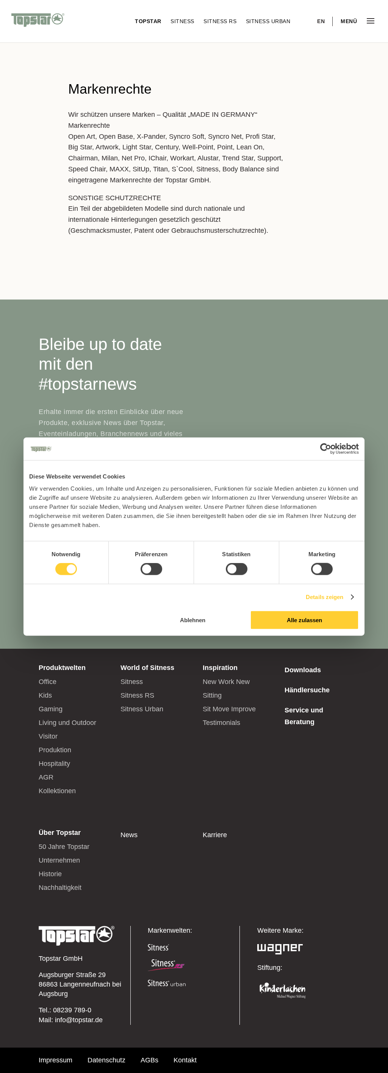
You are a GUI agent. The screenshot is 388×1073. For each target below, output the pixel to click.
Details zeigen (324, 597)
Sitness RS (220, 21)
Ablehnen (192, 620)
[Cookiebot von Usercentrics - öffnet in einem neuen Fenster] (326, 449)
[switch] (151, 569)
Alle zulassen (304, 620)
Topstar (149, 21)
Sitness (183, 21)
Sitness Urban (268, 21)
